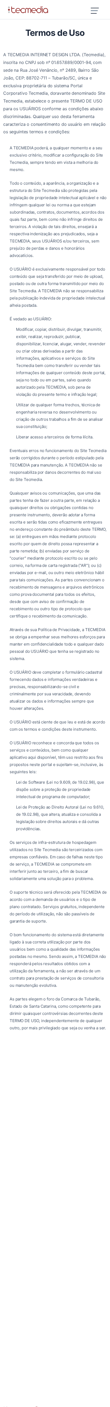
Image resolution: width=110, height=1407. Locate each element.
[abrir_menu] (95, 11)
